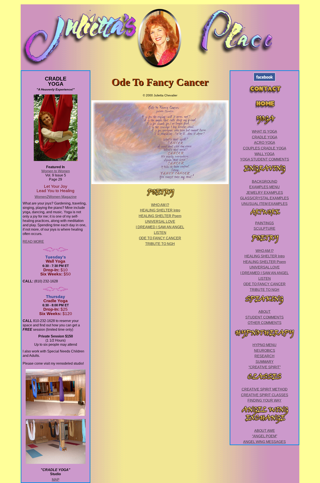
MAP (55, 479)
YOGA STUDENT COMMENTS (264, 159)
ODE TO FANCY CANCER (160, 238)
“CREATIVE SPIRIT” (265, 367)
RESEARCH (264, 356)
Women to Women (55, 171)
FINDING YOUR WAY (264, 400)
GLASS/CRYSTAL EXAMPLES (264, 198)
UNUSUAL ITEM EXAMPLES (264, 204)
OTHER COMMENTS (264, 323)
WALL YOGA (264, 154)
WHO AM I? (160, 205)
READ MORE (33, 241)
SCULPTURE (264, 228)
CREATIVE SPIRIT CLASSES (264, 395)
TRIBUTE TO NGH (160, 244)
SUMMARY (265, 362)
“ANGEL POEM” (264, 436)
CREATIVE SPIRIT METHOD (265, 389)
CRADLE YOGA (264, 137)
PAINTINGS (264, 223)
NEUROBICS (264, 350)
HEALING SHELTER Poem (160, 216)
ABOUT (264, 312)
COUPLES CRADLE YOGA (264, 148)
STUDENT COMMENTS (264, 317)
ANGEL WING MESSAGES (264, 442)
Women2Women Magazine (56, 197)
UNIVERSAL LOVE (160, 221)
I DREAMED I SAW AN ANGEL (160, 227)
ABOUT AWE (264, 431)
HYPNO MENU (264, 345)
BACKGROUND (264, 181)
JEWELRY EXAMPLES (264, 193)
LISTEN (160, 233)
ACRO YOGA (264, 142)
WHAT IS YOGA (264, 131)
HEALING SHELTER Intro (160, 210)
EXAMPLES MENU (264, 187)
